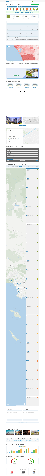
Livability (15, 6)
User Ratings (36, 166)
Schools (32, 166)
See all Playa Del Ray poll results (22, 422)
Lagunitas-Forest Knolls (11, 156)
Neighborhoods (35, 6)
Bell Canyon (9, 152)
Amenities (13, 166)
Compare (22, 125)
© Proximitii (29, 60)
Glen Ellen (9, 154)
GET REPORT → (16, 75)
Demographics (20, 6)
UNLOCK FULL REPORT (35, 4)
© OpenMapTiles (36, 60)
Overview (9, 6)
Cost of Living (16, 166)
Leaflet (37, 60)
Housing (28, 166)
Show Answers (22, 160)
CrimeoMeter (14, 62)
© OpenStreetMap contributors (33, 60)
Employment (24, 166)
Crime (20, 166)
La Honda (9, 150)
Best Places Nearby (28, 6)
